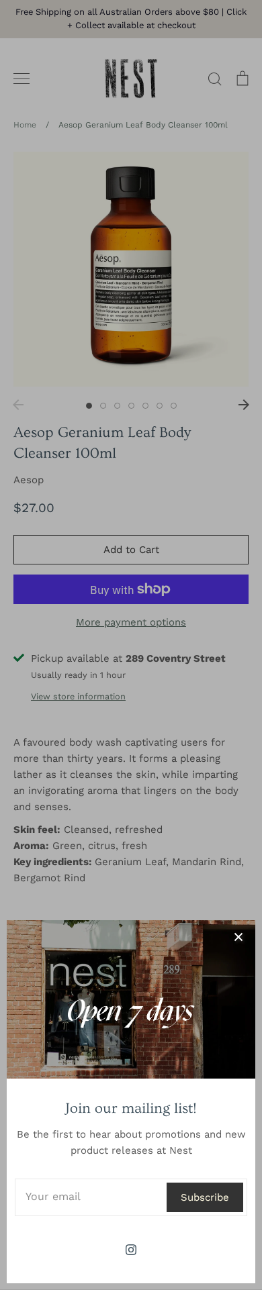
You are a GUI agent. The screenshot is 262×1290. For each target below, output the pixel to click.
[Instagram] (131, 1249)
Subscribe (205, 1197)
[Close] (238, 937)
